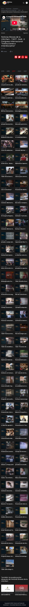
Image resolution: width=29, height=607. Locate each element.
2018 (8, 71)
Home (2, 8)
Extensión (15, 8)
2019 (2, 71)
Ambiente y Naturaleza (6, 593)
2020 (19, 71)
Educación (17, 593)
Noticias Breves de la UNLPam (8, 10)
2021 (25, 71)
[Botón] (10, 51)
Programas (8, 8)
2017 (19, 10)
